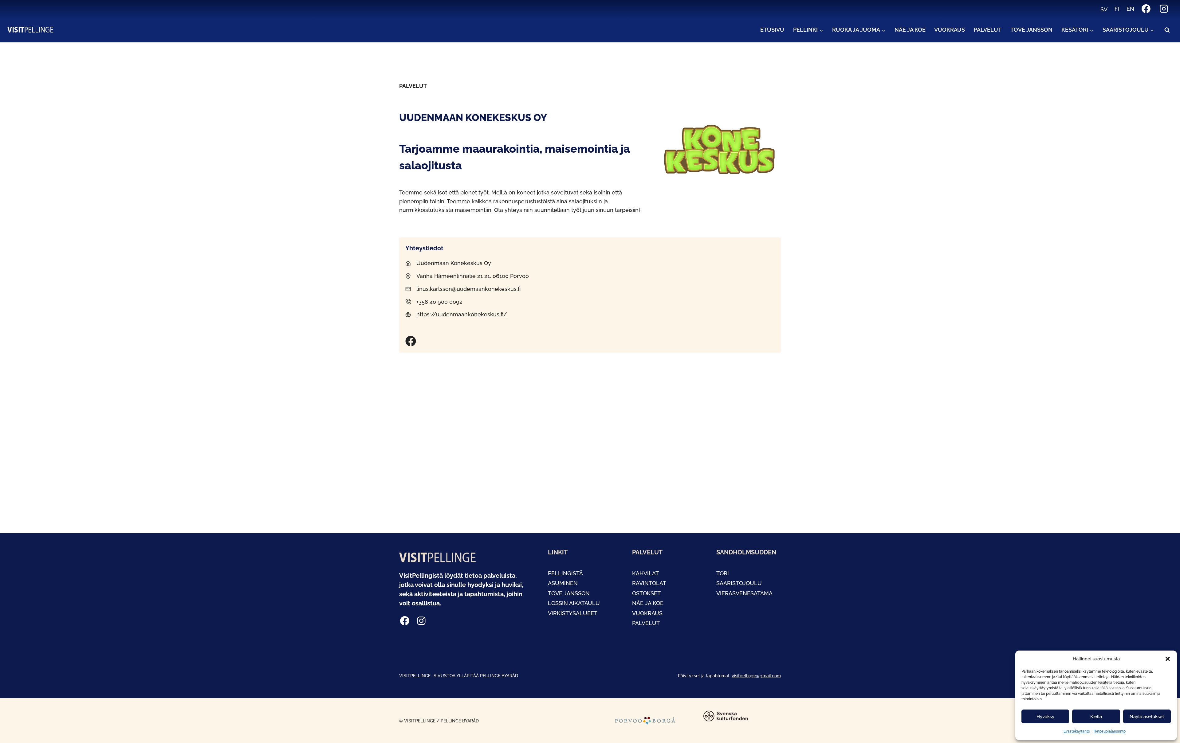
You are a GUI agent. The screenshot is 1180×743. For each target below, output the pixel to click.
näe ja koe (647, 603)
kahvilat (645, 573)
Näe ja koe (910, 29)
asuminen (563, 583)
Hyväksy (1045, 716)
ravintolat (649, 583)
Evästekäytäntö (1077, 731)
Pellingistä (565, 573)
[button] (1168, 659)
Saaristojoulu (739, 583)
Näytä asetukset (1147, 716)
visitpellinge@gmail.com (756, 675)
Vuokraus (949, 29)
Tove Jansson (1031, 29)
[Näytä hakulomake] (1167, 30)
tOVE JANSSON (569, 593)
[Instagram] (1164, 9)
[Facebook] (1146, 9)
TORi (722, 573)
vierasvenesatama (744, 593)
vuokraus (647, 613)
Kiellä (1096, 716)
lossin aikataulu (574, 603)
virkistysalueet (572, 613)
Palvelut (987, 29)
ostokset (646, 593)
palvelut (646, 623)
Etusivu (772, 29)
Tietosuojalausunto (1109, 731)
